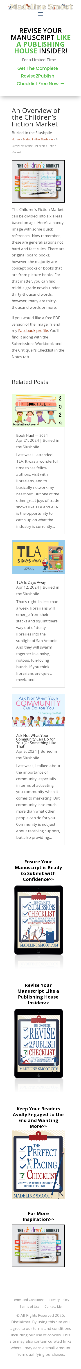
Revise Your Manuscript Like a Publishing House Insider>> (38, 994)
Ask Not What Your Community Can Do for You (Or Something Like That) (36, 741)
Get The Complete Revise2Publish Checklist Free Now (38, 76)
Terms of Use (30, 1307)
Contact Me (53, 1307)
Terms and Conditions (28, 1300)
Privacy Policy (59, 1300)
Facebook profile (33, 330)
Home (16, 139)
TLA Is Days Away (31, 582)
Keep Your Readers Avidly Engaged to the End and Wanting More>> (38, 1117)
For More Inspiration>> (38, 1216)
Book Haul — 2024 (31, 435)
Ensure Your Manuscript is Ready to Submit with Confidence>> (38, 870)
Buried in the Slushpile (32, 132)
